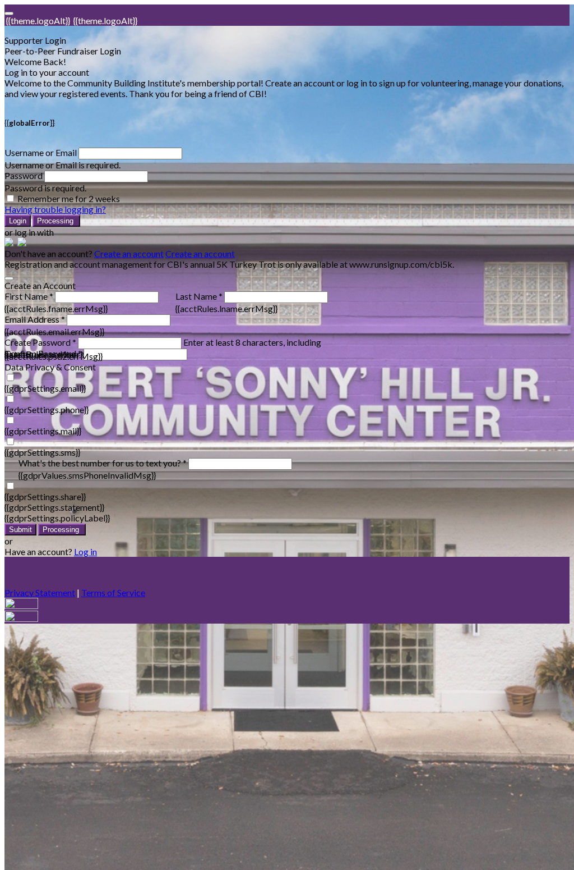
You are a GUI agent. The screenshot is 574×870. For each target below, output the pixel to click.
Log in (85, 551)
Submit (20, 529)
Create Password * (40, 342)
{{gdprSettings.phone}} (46, 409)
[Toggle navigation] (8, 13)
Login (17, 221)
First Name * (28, 296)
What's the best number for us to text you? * (102, 462)
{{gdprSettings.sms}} (42, 452)
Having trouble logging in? (55, 209)
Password (23, 175)
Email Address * (34, 319)
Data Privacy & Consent (50, 366)
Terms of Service (113, 592)
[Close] (8, 278)
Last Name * (199, 296)
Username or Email (40, 152)
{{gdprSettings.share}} (45, 496)
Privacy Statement (39, 592)
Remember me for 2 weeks (68, 198)
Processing (56, 221)
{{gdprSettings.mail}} (42, 430)
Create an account (129, 253)
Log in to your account (46, 72)
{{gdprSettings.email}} (45, 388)
